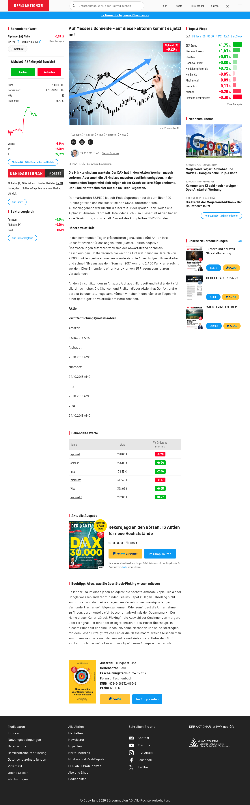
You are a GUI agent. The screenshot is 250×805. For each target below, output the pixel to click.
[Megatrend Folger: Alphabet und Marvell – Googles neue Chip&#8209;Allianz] (214, 141)
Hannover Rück (194, 63)
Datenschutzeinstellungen (27, 759)
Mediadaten (16, 726)
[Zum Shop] (164, 5)
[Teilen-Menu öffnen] (73, 142)
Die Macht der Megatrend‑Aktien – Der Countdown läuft (214, 204)
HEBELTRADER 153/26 (222, 278)
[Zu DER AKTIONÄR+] (197, 5)
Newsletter (76, 739)
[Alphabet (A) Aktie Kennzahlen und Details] (36, 121)
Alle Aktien (76, 726)
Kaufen (23, 72)
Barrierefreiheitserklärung (27, 753)
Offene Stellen (18, 772)
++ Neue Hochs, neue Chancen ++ (125, 15)
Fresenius (191, 86)
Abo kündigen (18, 779)
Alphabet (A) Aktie (19, 36)
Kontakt (143, 738)
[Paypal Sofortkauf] (115, 699)
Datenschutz (17, 746)
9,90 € (213, 297)
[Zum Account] (179, 5)
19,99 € (213, 267)
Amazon (90, 134)
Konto (124, 566)
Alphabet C (76, 497)
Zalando (190, 92)
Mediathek (75, 733)
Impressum (16, 733)
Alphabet (76, 134)
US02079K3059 (30, 41)
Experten (75, 746)
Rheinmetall (192, 80)
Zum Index (17, 202)
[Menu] (239, 5)
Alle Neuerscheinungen (236, 241)
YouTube (144, 745)
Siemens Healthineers (198, 98)
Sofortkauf (131, 553)
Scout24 (190, 57)
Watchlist (18, 48)
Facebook (145, 760)
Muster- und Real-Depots (86, 759)
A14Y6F (12, 41)
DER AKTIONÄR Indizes (84, 766)
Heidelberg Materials (197, 68)
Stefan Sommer (110, 153)
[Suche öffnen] (74, 5)
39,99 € (214, 326)
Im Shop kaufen (160, 554)
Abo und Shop (78, 772)
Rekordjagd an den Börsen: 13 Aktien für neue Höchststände (144, 530)
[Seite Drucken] (82, 142)
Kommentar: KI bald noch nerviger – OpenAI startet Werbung (212, 187)
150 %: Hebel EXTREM (221, 307)
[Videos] (214, 5)
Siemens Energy (195, 51)
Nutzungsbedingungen (24, 739)
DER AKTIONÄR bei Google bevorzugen (90, 164)
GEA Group (191, 45)
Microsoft (112, 134)
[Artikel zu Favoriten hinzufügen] (90, 142)
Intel (101, 134)
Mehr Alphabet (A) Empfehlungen (221, 215)
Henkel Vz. (191, 74)
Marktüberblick (79, 753)
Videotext (15, 766)
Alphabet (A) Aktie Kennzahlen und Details (33, 162)
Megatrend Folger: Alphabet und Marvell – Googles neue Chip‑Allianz (211, 171)
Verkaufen (49, 72)
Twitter (143, 767)
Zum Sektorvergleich (22, 238)
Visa (124, 134)
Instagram (145, 752)
